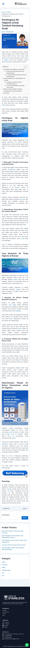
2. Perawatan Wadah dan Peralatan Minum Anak (16, 86)
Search (25, 518)
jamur (19, 328)
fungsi (23, 238)
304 (25, 442)
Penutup (6, 93)
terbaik (13, 438)
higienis (6, 60)
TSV (3, 575)
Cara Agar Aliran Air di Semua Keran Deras (14, 545)
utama (3, 105)
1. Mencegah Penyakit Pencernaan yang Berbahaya (15, 72)
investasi (9, 489)
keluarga (18, 289)
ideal (27, 448)
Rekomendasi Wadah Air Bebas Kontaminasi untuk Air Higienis (13, 90)
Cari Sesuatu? (5, 515)
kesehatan (8, 62)
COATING (4, 565)
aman (21, 283)
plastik (22, 368)
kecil (26, 58)
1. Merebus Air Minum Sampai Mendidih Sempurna (14, 82)
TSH (3, 573)
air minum (22, 199)
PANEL (4, 567)
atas (27, 499)
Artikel (3, 562)
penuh (11, 318)
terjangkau (18, 311)
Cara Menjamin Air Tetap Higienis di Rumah (14, 79)
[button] (3, 3)
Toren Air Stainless (17, 434)
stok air (12, 432)
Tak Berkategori (6, 570)
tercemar (17, 187)
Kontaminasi (11, 169)
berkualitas (5, 444)
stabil (24, 224)
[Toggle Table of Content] (24, 67)
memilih (7, 434)
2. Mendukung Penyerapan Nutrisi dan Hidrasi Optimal (16, 75)
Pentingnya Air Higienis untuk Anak (14, 69)
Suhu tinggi (12, 304)
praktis (15, 279)
